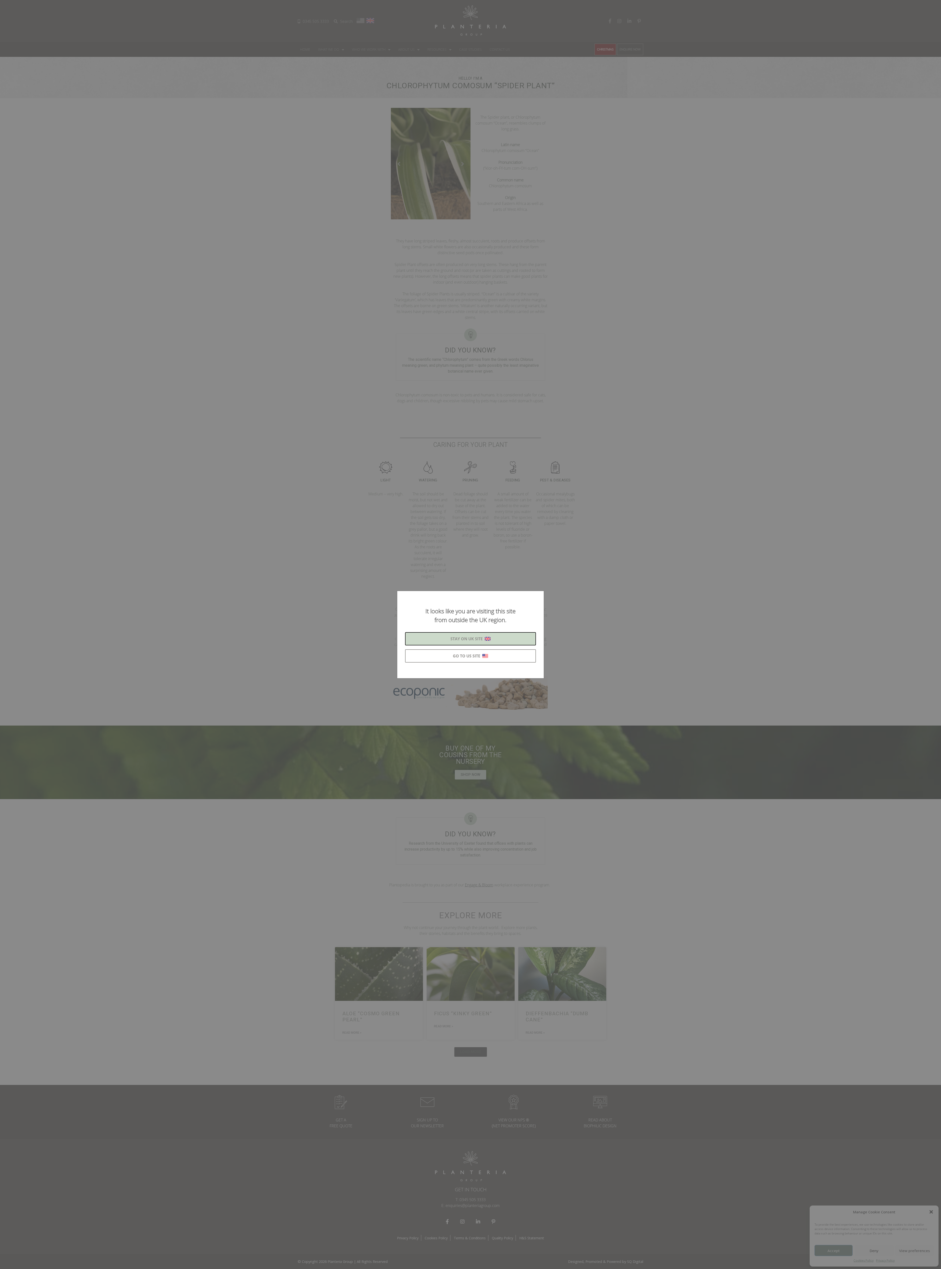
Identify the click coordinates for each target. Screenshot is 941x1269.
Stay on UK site (466, 638)
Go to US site (466, 656)
